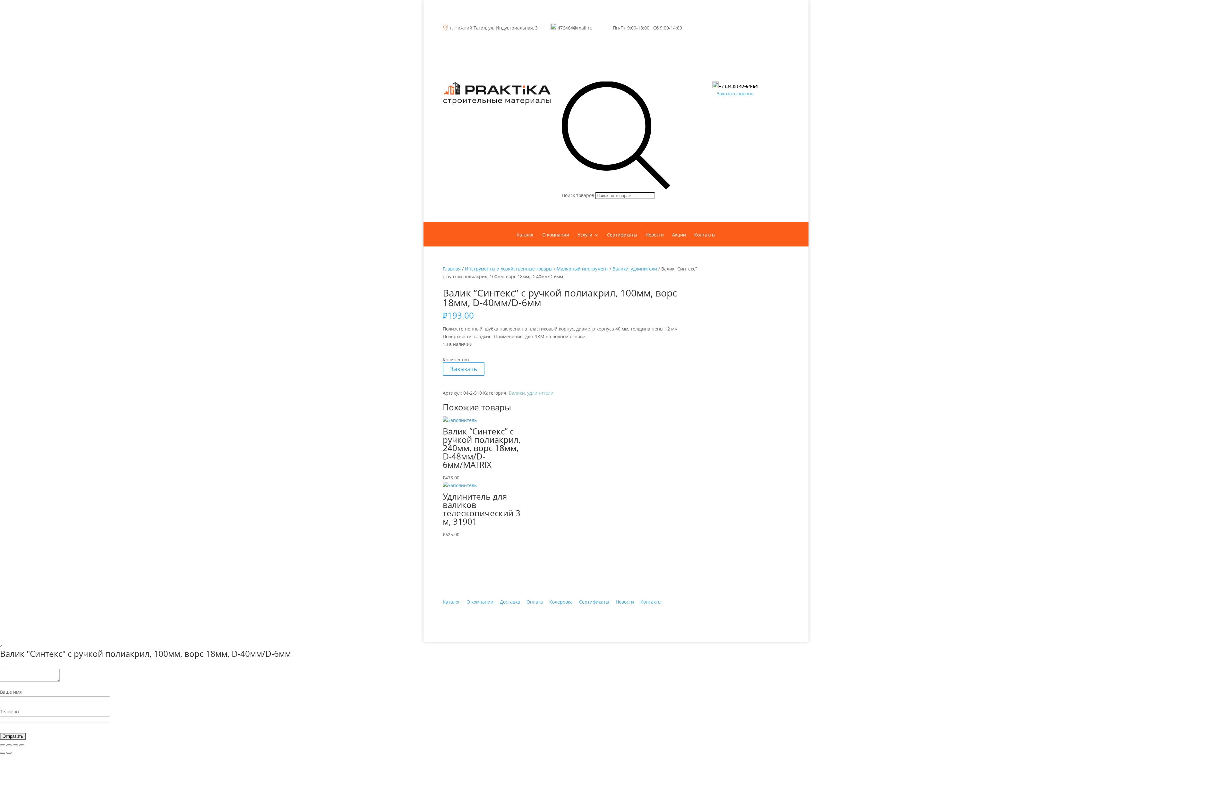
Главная (452, 269)
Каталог (525, 235)
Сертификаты (622, 235)
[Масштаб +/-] (21, 745)
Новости (655, 235)
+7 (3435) (738, 86)
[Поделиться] (9, 745)
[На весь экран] (15, 745)
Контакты (704, 235)
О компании (555, 235)
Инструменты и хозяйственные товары (508, 269)
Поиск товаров (578, 195)
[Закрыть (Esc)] (2, 745)
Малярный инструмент (582, 269)
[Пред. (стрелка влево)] (2, 753)
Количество (456, 359)
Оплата (534, 602)
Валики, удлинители (634, 269)
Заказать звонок (735, 93)
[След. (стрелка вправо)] (9, 753)
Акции (679, 235)
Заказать (463, 369)
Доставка (510, 602)
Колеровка (561, 602)
